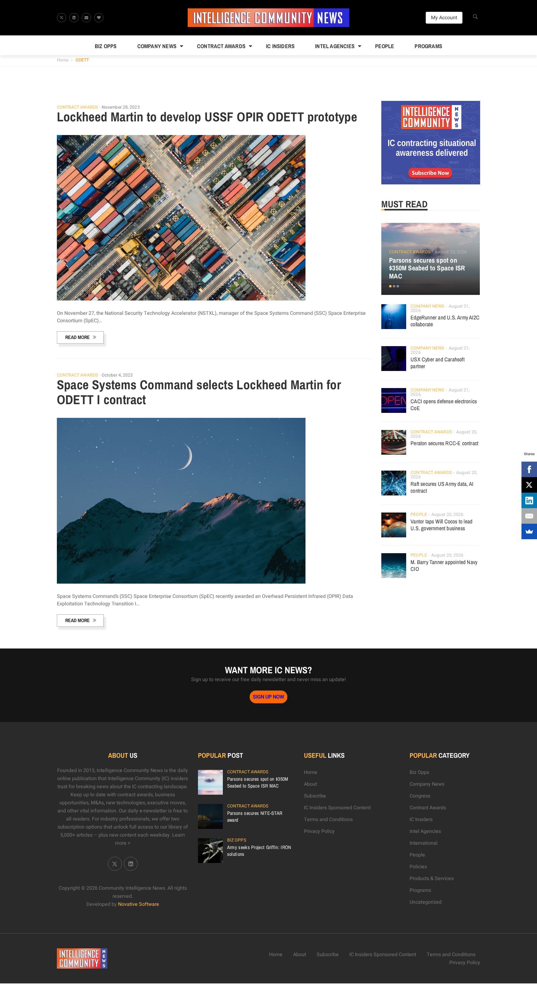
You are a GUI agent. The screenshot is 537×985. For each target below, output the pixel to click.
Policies (418, 866)
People (384, 46)
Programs (428, 46)
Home (62, 60)
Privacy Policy (319, 831)
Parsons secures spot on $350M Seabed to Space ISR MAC (427, 268)
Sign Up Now (268, 697)
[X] (529, 485)
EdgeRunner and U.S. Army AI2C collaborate (445, 321)
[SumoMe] (529, 531)
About (310, 784)
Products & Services (432, 878)
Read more (77, 337)
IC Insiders (280, 46)
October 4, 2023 (117, 375)
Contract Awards (221, 46)
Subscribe (315, 796)
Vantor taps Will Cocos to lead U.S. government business (441, 524)
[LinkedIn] (529, 500)
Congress (420, 796)
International (424, 843)
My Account (444, 17)
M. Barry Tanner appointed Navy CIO (444, 565)
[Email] (529, 516)
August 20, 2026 (447, 514)
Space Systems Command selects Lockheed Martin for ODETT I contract (199, 392)
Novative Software (138, 904)
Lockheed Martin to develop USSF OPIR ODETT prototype (207, 116)
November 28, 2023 (121, 107)
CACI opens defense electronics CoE (444, 404)
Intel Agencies (335, 46)
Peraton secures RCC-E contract (444, 443)
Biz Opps (106, 46)
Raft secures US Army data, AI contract (442, 487)
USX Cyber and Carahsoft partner (438, 362)
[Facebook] (529, 469)
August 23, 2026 (451, 252)
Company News (157, 46)
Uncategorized (426, 902)
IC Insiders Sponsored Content (337, 807)
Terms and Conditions (328, 819)
